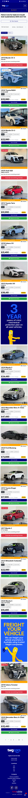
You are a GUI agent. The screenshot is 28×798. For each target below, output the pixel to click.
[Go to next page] (22, 740)
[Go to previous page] (5, 740)
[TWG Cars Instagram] (5, 1)
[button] (25, 5)
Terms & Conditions (14, 776)
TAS (14, 770)
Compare (24, 88)
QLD (14, 766)
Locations (23, 1)
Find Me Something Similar (14, 65)
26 (19, 740)
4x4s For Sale (14, 760)
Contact (14, 780)
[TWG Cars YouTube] (7, 1)
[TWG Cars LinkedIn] (8, 1)
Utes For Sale (14, 758)
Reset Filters (4, 32)
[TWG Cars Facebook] (3, 1)
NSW (14, 767)
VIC (14, 769)
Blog (14, 781)
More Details (14, 102)
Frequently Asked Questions (14, 778)
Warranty (14, 783)
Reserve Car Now (14, 105)
